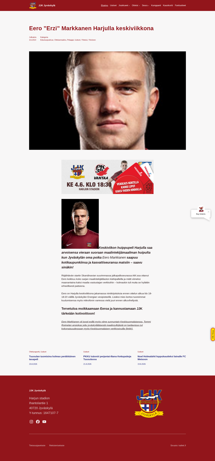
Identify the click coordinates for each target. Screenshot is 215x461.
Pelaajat (70, 40)
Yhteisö (84, 40)
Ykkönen (92, 40)
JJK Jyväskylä (47, 5)
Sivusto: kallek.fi (178, 445)
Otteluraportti (34, 352)
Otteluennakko (60, 40)
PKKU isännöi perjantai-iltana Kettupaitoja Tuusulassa (107, 357)
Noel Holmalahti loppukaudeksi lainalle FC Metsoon (162, 357)
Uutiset (77, 40)
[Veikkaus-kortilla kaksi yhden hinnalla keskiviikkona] (107, 193)
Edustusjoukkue (46, 40)
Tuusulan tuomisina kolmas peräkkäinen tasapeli (52, 357)
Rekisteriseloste (56, 445)
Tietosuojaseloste (37, 445)
